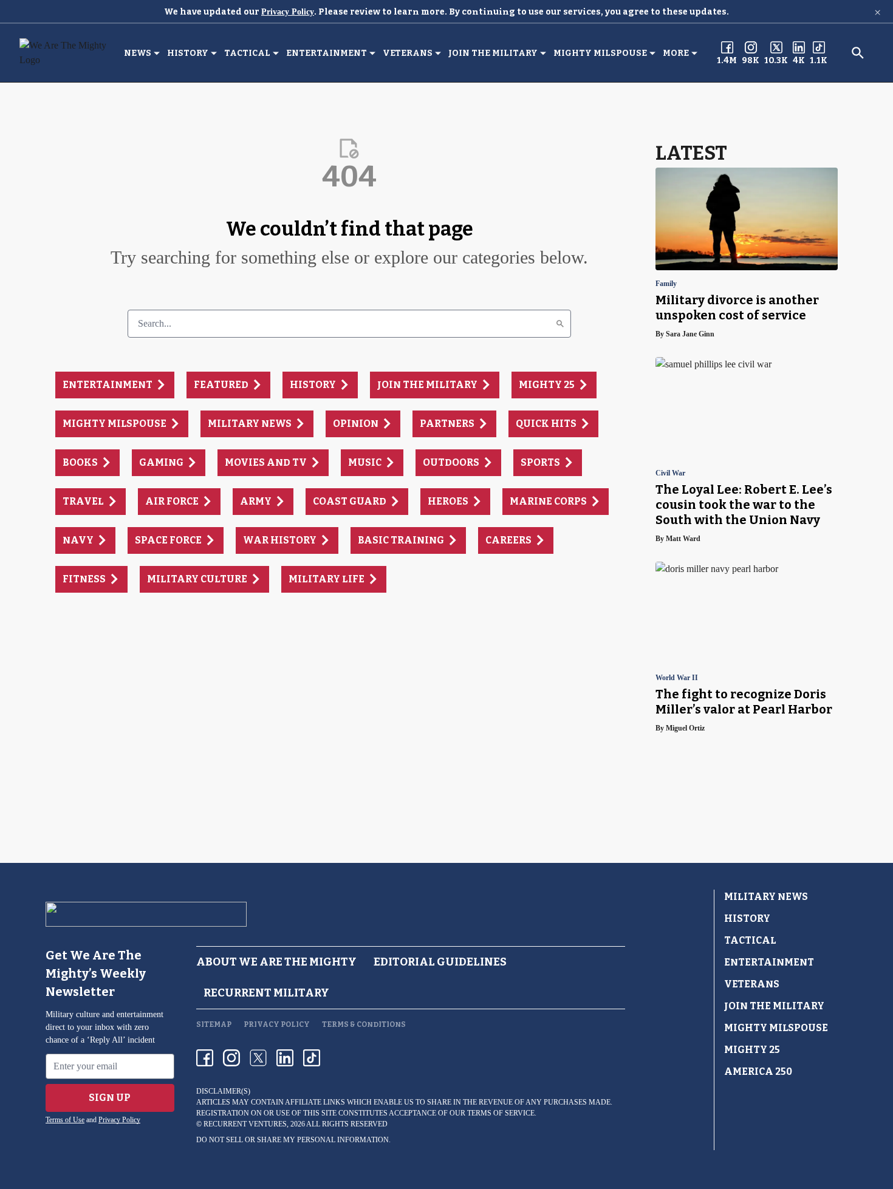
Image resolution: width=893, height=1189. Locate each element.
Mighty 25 (752, 1049)
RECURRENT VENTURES (245, 1124)
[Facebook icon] (204, 1057)
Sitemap (213, 1024)
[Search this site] (858, 53)
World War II (676, 678)
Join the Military (493, 53)
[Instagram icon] (231, 1057)
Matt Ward (683, 538)
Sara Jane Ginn (690, 334)
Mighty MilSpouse (600, 53)
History (187, 53)
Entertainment (326, 53)
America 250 (758, 1071)
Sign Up (110, 1097)
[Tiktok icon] (311, 1057)
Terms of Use (65, 1120)
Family (666, 284)
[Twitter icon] (258, 1057)
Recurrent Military (266, 993)
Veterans (408, 53)
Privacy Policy (287, 11)
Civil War (670, 473)
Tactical (247, 53)
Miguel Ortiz (685, 728)
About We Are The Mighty (276, 962)
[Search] (560, 323)
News (137, 53)
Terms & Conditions (364, 1024)
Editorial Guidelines (440, 962)
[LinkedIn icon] (284, 1057)
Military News (766, 896)
